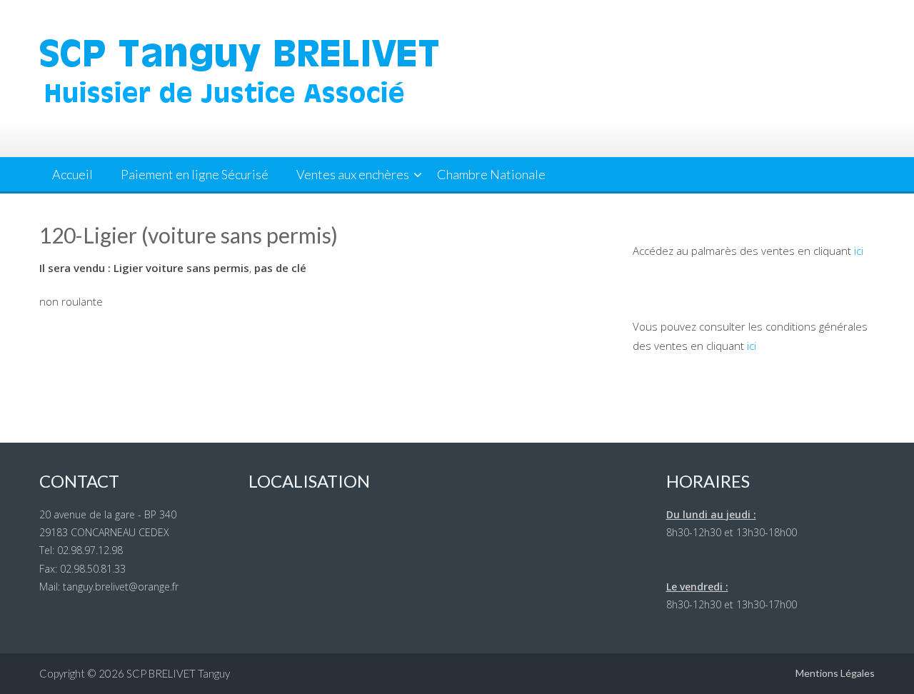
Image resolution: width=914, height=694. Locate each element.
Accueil (72, 174)
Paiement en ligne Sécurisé (194, 174)
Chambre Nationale (491, 174)
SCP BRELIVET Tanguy (178, 673)
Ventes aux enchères (352, 174)
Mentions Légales (835, 673)
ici (858, 250)
